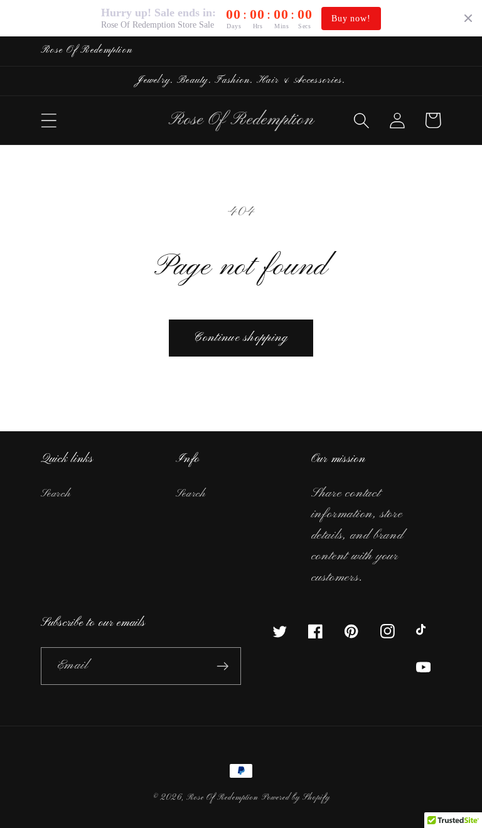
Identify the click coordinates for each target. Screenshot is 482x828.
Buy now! (350, 18)
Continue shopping (240, 337)
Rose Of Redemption (222, 798)
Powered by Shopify (295, 798)
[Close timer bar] (468, 18)
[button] (49, 120)
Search (56, 494)
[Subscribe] (222, 666)
